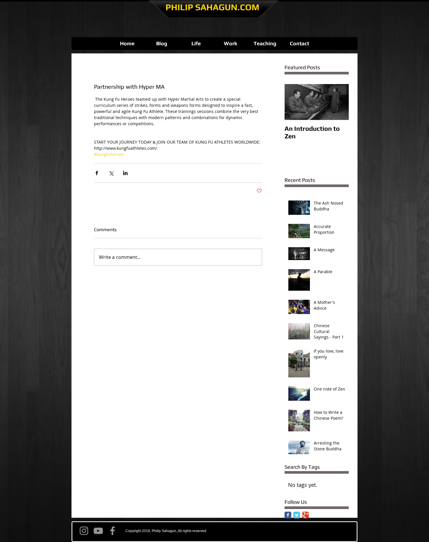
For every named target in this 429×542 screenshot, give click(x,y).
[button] (196, 43)
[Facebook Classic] (288, 515)
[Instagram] (84, 530)
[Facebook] (112, 530)
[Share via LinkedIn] (125, 173)
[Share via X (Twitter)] (111, 173)
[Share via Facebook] (97, 173)
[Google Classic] (305, 515)
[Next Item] (339, 102)
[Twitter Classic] (296, 515)
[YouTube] (98, 530)
